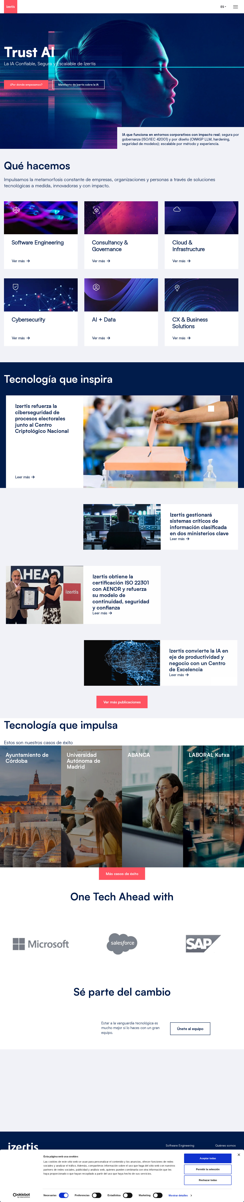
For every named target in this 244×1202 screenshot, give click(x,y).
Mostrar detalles (178, 1195)
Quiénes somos (225, 1145)
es (222, 6)
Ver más (18, 261)
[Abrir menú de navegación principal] (235, 7)
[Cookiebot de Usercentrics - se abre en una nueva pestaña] (21, 1195)
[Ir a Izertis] (10, 6)
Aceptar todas (208, 1158)
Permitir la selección (208, 1169)
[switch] (96, 1195)
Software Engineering (180, 1145)
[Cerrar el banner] (239, 1155)
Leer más (22, 477)
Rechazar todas (208, 1180)
